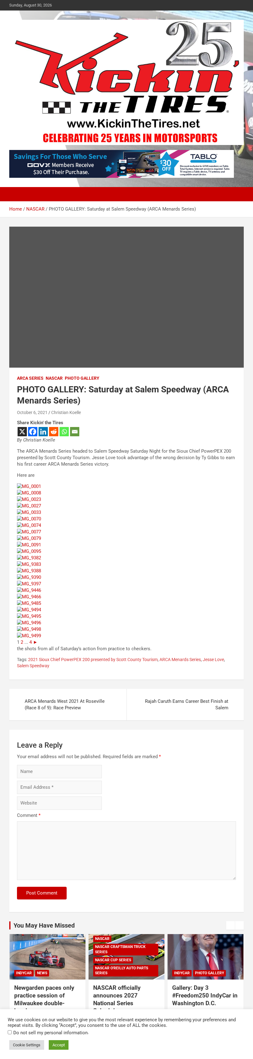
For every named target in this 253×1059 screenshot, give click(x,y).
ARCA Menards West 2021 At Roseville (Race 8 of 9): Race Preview (65, 704)
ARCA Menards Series (180, 659)
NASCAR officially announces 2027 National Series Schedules (117, 999)
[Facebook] (32, 431)
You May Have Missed (44, 925)
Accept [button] (58, 1045)
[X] (22, 431)
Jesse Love (213, 659)
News (42, 973)
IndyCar (24, 973)
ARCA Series (30, 378)
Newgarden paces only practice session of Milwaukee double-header (44, 999)
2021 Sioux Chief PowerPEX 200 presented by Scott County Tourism (93, 659)
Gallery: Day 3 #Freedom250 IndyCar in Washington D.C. (205, 995)
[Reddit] (53, 431)
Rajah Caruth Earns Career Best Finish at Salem (186, 704)
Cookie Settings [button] (26, 1045)
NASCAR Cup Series (113, 960)
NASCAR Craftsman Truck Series (120, 949)
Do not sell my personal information (50, 1033)
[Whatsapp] (64, 431)
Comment (28, 815)
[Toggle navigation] (17, 194)
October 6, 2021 (32, 412)
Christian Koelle (66, 412)
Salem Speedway (33, 665)
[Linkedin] (43, 431)
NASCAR (54, 378)
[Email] (74, 431)
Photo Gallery (82, 378)
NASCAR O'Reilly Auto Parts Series (121, 971)
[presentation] (230, 925)
